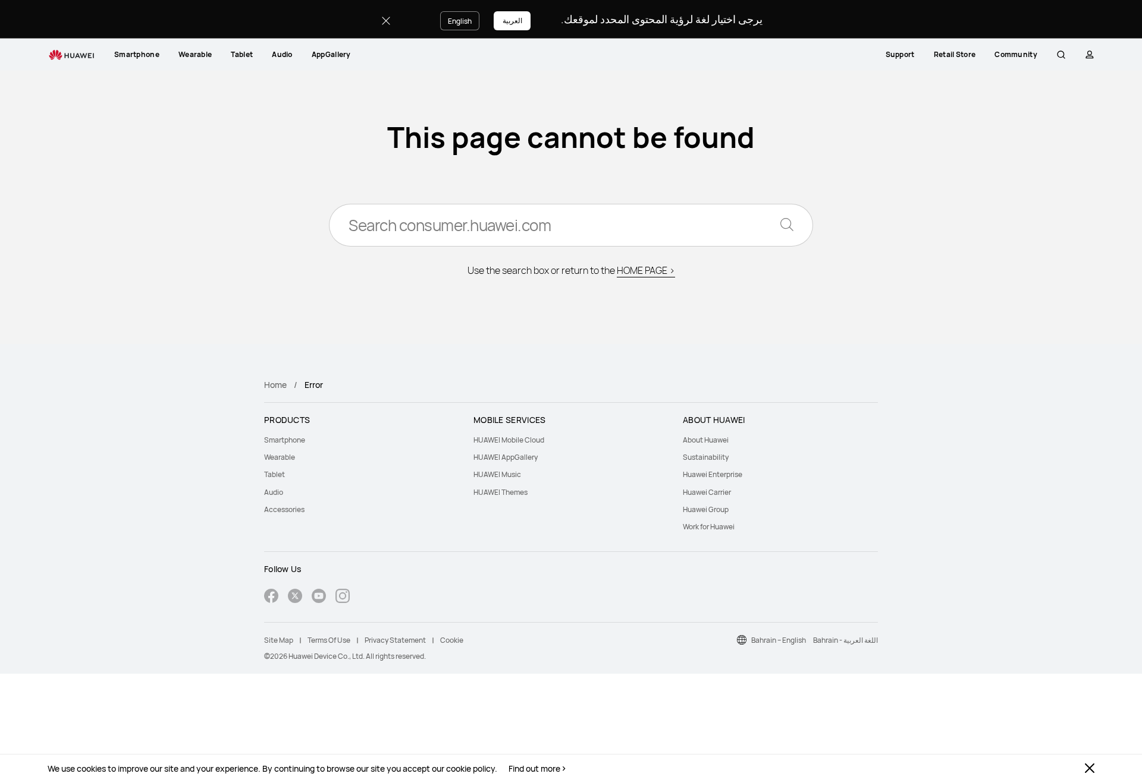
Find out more (534, 768)
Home (275, 384)
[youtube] (319, 597)
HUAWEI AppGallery (505, 457)
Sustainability (706, 457)
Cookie (451, 640)
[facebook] (271, 597)
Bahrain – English (778, 640)
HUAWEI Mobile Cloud (508, 440)
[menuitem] (136, 54)
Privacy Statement (395, 640)
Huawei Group (706, 509)
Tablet (242, 54)
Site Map (278, 640)
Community (1015, 54)
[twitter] (295, 597)
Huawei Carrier (707, 492)
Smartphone (136, 54)
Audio (282, 54)
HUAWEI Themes (500, 492)
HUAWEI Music (497, 474)
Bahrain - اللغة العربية (845, 640)
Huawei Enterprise (712, 474)
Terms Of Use (329, 640)
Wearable (195, 54)
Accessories (284, 509)
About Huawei (706, 440)
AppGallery (331, 54)
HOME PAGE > (646, 270)
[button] (1061, 55)
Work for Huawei (709, 527)
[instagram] (342, 597)
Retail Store (955, 54)
